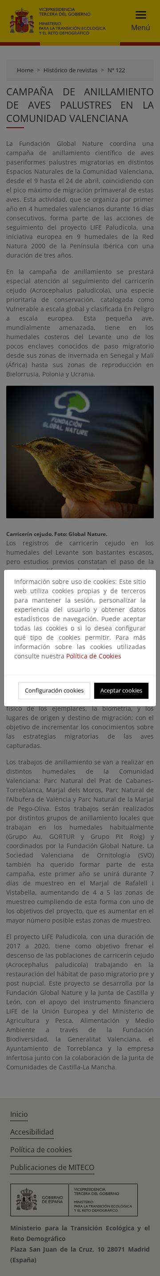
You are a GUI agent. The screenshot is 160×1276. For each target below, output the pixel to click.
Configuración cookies (54, 690)
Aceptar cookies (121, 690)
